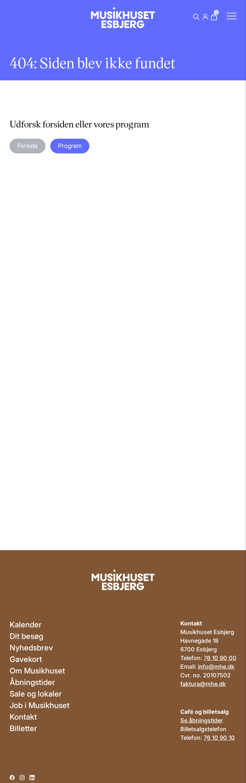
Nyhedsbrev (31, 647)
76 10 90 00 (220, 658)
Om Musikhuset (37, 670)
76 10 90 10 (219, 737)
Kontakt (23, 717)
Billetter (23, 728)
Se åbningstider (201, 720)
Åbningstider (32, 682)
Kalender (26, 624)
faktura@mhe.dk (203, 684)
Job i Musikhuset (40, 705)
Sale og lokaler (36, 693)
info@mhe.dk (216, 666)
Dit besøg (26, 636)
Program (70, 146)
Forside (27, 146)
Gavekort (26, 659)
